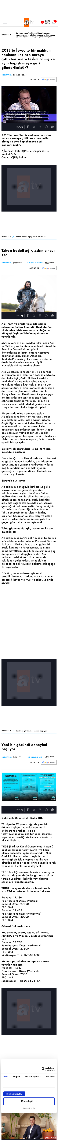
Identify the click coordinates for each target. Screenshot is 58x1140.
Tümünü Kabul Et (14, 1094)
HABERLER (6, 35)
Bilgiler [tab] (16, 1076)
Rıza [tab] (5, 1076)
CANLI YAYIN (50, 1138)
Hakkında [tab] (50, 1076)
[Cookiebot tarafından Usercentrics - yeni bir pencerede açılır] (42, 1069)
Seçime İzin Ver (29, 1108)
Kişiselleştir (27, 1101)
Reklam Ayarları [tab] (33, 1076)
